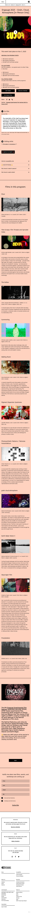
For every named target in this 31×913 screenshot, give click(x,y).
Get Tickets (8, 90)
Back (15, 760)
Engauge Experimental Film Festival (14, 708)
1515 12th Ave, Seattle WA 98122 (15, 850)
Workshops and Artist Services (10, 800)
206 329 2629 (15, 852)
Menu (3, 1)
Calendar (12, 4)
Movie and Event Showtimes (9, 797)
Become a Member (22, 90)
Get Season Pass (8, 95)
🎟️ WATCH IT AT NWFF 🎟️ (8, 152)
